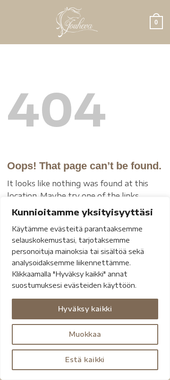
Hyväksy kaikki (85, 309)
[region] (85, 288)
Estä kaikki (85, 360)
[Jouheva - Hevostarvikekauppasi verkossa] (77, 22)
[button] (12, 21)
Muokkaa (85, 334)
